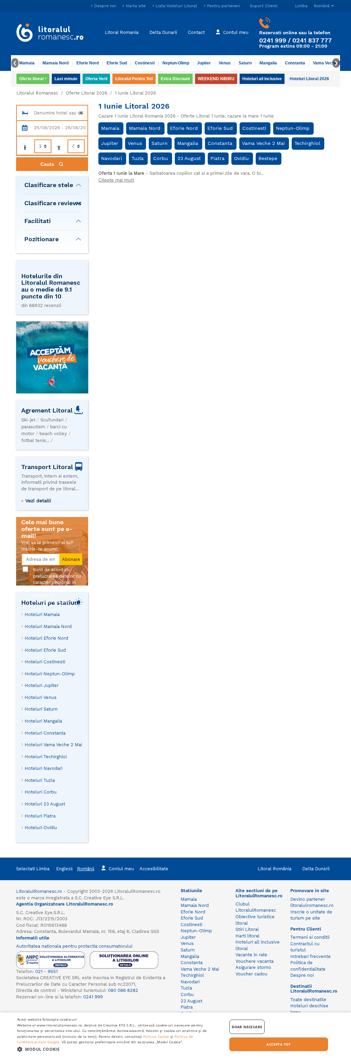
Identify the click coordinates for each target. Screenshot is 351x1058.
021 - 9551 (46, 971)
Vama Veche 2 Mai (330, 63)
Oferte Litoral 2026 (86, 93)
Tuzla (138, 158)
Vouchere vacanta (254, 961)
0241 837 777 (312, 40)
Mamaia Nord (56, 63)
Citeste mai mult (116, 180)
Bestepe (267, 158)
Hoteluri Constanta (45, 733)
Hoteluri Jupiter (42, 685)
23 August (189, 158)
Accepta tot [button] (278, 1044)
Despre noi (105, 5)
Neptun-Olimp (175, 63)
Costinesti (145, 63)
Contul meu (236, 32)
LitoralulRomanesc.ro (39, 891)
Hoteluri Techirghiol (46, 756)
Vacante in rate (251, 954)
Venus (225, 63)
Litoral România (274, 868)
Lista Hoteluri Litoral (176, 5)
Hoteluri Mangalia (43, 721)
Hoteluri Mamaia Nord (48, 626)
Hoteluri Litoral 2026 (309, 78)
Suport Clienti (264, 5)
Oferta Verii (96, 78)
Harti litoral (247, 935)
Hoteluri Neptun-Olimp (50, 673)
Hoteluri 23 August (45, 804)
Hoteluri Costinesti (45, 661)
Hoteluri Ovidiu (41, 827)
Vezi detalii (38, 500)
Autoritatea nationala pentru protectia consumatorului (74, 946)
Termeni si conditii (309, 937)
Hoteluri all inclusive (262, 78)
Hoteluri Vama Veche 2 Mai (53, 744)
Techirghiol (307, 143)
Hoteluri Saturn (41, 709)
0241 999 (272, 40)
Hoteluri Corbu (41, 792)
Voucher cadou (251, 973)
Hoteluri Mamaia (42, 614)
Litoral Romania (121, 32)
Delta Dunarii (163, 32)
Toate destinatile (308, 999)
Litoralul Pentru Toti (134, 78)
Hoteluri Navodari (43, 768)
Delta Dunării (315, 868)
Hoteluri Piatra (40, 816)
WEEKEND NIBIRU (216, 78)
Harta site (136, 5)
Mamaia (27, 63)
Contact (196, 32)
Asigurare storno (253, 967)
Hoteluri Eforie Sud (45, 650)
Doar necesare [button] (247, 1026)
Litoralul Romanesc (37, 93)
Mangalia (268, 63)
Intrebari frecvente (310, 956)
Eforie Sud (117, 63)
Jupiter (204, 63)
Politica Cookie (156, 1036)
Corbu (160, 158)
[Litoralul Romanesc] (50, 33)
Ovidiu (241, 158)
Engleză (64, 868)
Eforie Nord (87, 63)
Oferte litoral (31, 78)
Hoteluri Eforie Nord (46, 638)
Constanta (295, 63)
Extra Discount (175, 78)
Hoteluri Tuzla (40, 780)
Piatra (217, 158)
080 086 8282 (123, 990)
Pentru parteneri (223, 5)
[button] (119, 1049)
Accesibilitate (154, 868)
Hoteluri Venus (41, 697)
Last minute (66, 78)
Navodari (111, 158)
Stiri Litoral (247, 929)
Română (85, 868)
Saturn (245, 63)
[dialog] (175, 1035)
